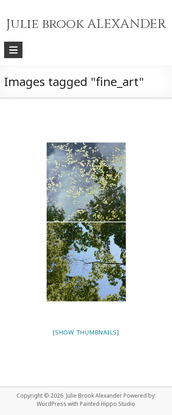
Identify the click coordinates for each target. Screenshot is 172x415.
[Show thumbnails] (86, 332)
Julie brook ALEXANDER (86, 24)
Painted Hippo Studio (107, 404)
